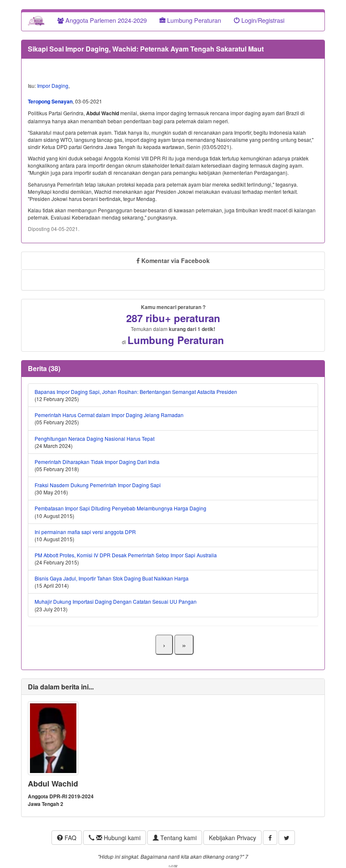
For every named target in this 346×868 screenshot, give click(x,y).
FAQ (69, 837)
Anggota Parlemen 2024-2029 (105, 20)
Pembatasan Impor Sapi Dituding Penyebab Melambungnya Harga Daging (120, 508)
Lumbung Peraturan (193, 20)
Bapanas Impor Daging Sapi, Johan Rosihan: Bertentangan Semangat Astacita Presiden (136, 391)
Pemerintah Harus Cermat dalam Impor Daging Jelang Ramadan (109, 414)
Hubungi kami (121, 837)
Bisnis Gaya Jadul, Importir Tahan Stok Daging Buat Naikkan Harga (112, 578)
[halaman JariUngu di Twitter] (286, 837)
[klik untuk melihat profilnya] (53, 737)
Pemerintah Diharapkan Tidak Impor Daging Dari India (97, 461)
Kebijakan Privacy (232, 837)
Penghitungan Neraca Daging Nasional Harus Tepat (94, 438)
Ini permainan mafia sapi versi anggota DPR (85, 531)
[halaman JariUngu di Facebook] (270, 837)
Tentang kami (178, 837)
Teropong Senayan (50, 101)
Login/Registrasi (262, 20)
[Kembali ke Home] (36, 20)
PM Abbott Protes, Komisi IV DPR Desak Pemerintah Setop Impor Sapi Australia (126, 555)
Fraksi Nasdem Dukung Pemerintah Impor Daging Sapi (98, 484)
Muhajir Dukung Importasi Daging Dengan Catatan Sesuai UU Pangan (116, 601)
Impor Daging (52, 85)
